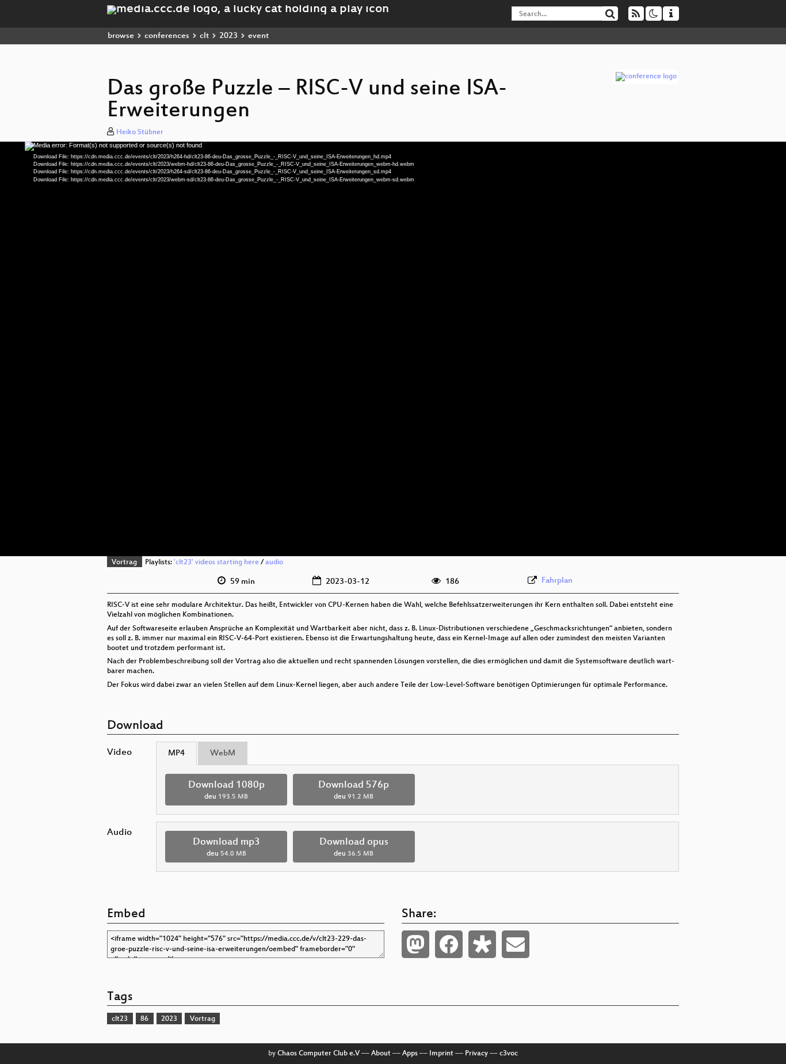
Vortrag (124, 562)
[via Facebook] (449, 944)
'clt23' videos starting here (216, 562)
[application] (393, 349)
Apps (410, 1054)
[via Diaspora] (482, 944)
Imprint (441, 1054)
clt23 (120, 1019)
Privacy (476, 1054)
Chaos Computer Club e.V (318, 1054)
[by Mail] (515, 944)
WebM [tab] (222, 753)
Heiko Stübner (139, 132)
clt (204, 36)
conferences (166, 36)
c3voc (508, 1054)
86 (144, 1019)
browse (121, 36)
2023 (228, 36)
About (381, 1054)
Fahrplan (557, 581)
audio (274, 562)
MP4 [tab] (176, 753)
